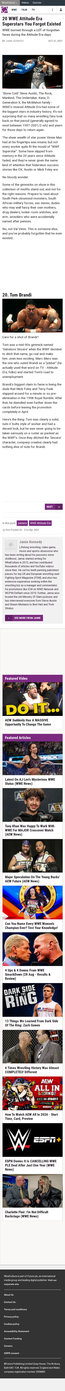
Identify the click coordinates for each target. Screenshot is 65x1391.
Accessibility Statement (16, 1331)
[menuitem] (10, 3)
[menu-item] (14, 10)
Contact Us (10, 1302)
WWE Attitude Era (40, 523)
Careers (8, 1346)
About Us (9, 1294)
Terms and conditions (15, 1309)
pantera (22, 523)
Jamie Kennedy (15, 40)
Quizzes (37, 2)
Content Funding (13, 1338)
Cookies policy (11, 1324)
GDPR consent (11, 1353)
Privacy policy (11, 1316)
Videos (25, 2)
